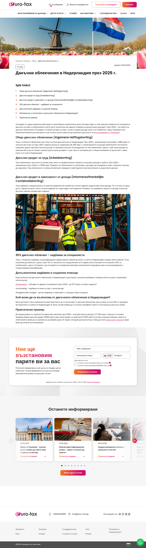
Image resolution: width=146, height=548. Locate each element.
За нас (123, 13)
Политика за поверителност (115, 530)
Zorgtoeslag (21, 284)
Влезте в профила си (79, 4)
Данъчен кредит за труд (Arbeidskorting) (37, 95)
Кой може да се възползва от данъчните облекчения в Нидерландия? (49, 113)
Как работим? (87, 13)
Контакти (42, 529)
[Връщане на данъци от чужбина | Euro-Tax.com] (20, 6)
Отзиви (73, 13)
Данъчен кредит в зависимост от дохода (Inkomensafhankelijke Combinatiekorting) (56, 100)
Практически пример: (28, 117)
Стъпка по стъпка (69, 534)
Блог (132, 13)
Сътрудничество (108, 13)
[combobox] (108, 355)
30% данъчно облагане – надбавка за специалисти (41, 104)
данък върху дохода (114, 320)
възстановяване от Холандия (106, 132)
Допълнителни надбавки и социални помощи (39, 109)
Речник (88, 534)
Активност (20, 529)
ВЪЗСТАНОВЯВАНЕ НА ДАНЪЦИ (32, 13)
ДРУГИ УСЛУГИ (56, 13)
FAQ (87, 529)
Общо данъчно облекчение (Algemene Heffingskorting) (44, 91)
